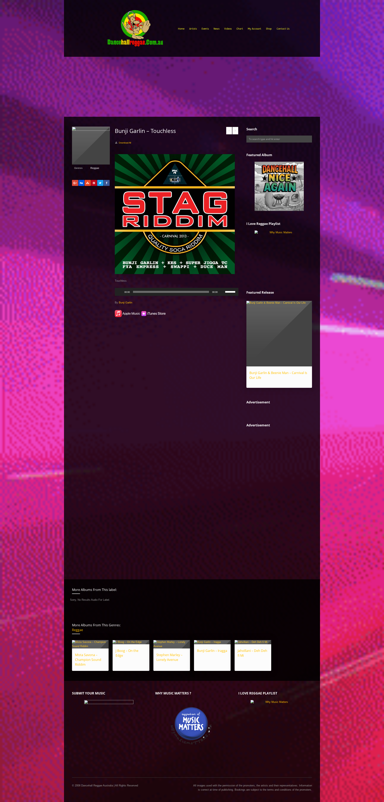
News (216, 28)
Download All (125, 143)
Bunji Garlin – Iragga (212, 650)
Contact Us (283, 28)
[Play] (120, 292)
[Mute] (222, 292)
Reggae (94, 168)
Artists (193, 28)
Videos (228, 28)
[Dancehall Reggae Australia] (135, 30)
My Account (254, 28)
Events (205, 28)
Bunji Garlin (125, 302)
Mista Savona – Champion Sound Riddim (88, 660)
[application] (176, 292)
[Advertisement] (192, 87)
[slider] (230, 291)
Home (181, 28)
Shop (269, 28)
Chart (239, 28)
